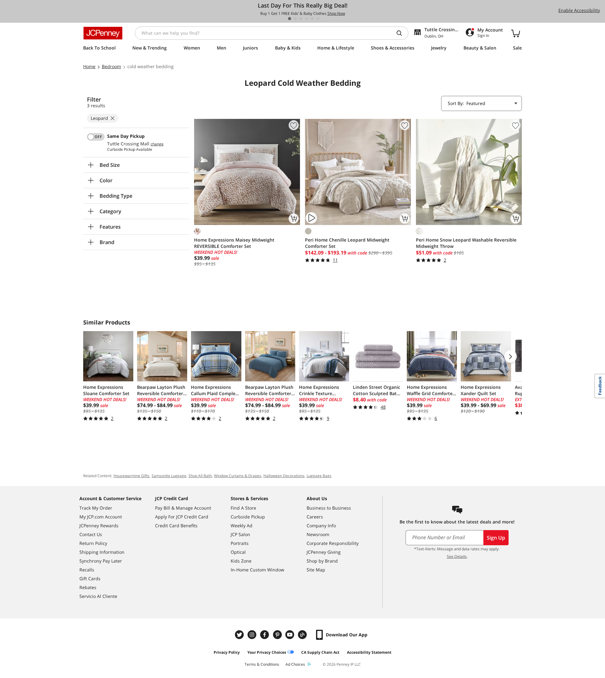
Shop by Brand (322, 561)
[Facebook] (265, 634)
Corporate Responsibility (333, 543)
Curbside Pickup (248, 517)
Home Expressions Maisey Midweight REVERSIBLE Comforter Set (234, 243)
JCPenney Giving (324, 552)
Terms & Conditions (262, 664)
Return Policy (93, 543)
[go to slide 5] (312, 18)
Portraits (240, 543)
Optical (238, 552)
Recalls (86, 570)
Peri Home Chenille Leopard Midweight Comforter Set (347, 243)
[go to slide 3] (300, 18)
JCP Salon (240, 534)
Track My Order (95, 508)
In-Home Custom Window (257, 570)
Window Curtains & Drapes (237, 475)
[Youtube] (290, 634)
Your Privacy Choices (266, 652)
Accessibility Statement (369, 652)
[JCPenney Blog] (303, 634)
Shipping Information (101, 552)
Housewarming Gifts (131, 475)
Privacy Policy (227, 652)
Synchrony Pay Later (100, 561)
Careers (315, 517)
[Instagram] (252, 634)
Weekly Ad (241, 526)
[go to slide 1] (289, 18)
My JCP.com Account (100, 517)
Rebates (87, 587)
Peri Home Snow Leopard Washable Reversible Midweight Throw (466, 243)
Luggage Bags (319, 475)
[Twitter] (240, 634)
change (157, 144)
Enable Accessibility (579, 10)
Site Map (316, 570)
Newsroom (318, 534)
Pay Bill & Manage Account (183, 508)
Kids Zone (241, 561)
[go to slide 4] (306, 18)
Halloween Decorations (283, 475)
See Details (457, 556)
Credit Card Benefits (176, 526)
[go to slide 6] (318, 18)
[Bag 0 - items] (515, 33)
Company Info (321, 526)
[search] (401, 33)
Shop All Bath (200, 475)
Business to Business (329, 508)
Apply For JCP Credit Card (181, 517)
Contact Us (90, 534)
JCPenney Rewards (98, 526)
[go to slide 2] (295, 18)
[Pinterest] (278, 634)
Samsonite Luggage (169, 475)
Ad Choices (295, 664)
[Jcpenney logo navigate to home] (103, 33)
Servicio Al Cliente (98, 596)
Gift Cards (90, 579)
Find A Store (243, 508)
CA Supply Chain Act (320, 652)
